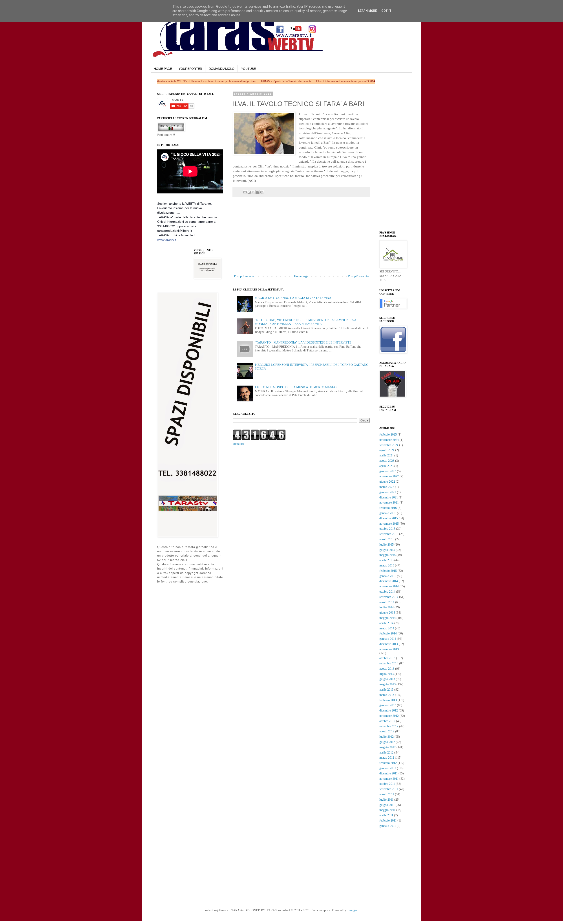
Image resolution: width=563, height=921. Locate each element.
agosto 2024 (386, 450)
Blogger (352, 910)
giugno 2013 (387, 679)
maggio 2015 (387, 555)
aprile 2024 (386, 455)
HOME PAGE (163, 68)
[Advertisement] (301, 240)
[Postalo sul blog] (249, 192)
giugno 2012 (387, 742)
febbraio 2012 (388, 763)
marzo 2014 (386, 628)
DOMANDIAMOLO (221, 68)
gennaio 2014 (387, 638)
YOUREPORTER (190, 68)
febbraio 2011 (388, 820)
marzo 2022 (386, 487)
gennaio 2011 (387, 825)
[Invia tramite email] (245, 192)
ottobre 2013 (387, 658)
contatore (238, 443)
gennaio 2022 (387, 492)
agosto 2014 (386, 602)
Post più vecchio (358, 276)
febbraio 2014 (388, 633)
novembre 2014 (389, 586)
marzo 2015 (386, 565)
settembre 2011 (388, 789)
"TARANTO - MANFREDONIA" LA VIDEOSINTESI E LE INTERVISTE (303, 342)
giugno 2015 (387, 549)
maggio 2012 (387, 747)
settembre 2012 (388, 726)
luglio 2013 (386, 674)
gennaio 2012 (387, 768)
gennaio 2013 (387, 705)
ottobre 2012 (387, 721)
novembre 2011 (388, 778)
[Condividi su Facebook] (257, 192)
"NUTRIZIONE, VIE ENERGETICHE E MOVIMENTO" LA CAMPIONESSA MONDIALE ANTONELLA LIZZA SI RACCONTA (305, 321)
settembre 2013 (388, 663)
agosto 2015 (386, 539)
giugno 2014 (387, 612)
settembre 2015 (388, 534)
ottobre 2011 (387, 783)
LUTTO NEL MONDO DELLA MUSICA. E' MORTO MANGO (295, 387)
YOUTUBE (248, 68)
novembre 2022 (389, 476)
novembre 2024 (389, 439)
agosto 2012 (386, 731)
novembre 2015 (389, 523)
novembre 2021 (389, 502)
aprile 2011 (386, 815)
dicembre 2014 (388, 581)
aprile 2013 (386, 689)
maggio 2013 (387, 684)
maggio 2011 (387, 810)
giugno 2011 (387, 805)
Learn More (367, 11)
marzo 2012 (386, 757)
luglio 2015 (386, 544)
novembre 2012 (389, 715)
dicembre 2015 (388, 518)
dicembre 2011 (388, 773)
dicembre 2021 (388, 497)
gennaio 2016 (387, 513)
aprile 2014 (386, 623)
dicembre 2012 (388, 710)
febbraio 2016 (388, 507)
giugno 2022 (387, 481)
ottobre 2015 (387, 528)
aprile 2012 (386, 752)
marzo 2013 (386, 695)
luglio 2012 (386, 736)
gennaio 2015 (387, 576)
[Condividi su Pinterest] (262, 192)
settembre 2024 (388, 445)
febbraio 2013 (388, 700)
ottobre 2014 (387, 591)
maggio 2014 (387, 618)
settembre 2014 (388, 597)
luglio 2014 (386, 607)
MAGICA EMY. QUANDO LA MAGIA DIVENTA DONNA (293, 298)
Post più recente (244, 276)
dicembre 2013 (388, 644)
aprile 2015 (386, 560)
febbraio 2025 (388, 434)
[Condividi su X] (253, 192)
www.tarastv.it (166, 240)
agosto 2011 (386, 794)
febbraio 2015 (388, 570)
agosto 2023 (386, 460)
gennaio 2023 (387, 471)
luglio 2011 (386, 799)
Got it (386, 11)
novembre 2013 (389, 649)
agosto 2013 (386, 668)
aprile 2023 (386, 466)
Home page (301, 276)
